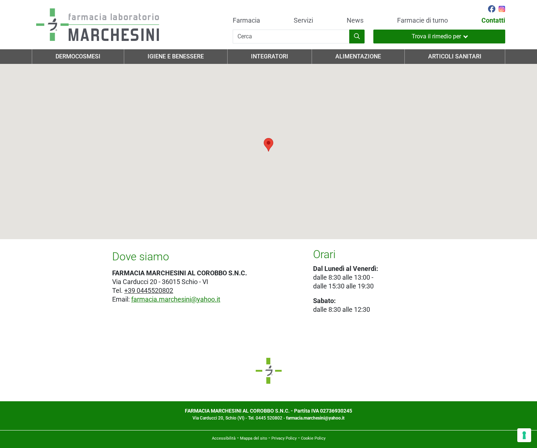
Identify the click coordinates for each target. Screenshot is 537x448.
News (355, 20)
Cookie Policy (313, 438)
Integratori (269, 56)
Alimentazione (358, 56)
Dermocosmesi (78, 56)
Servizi (303, 20)
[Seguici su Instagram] (502, 9)
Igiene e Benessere (176, 56)
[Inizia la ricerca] (357, 36)
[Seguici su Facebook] (491, 9)
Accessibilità (224, 438)
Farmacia (246, 20)
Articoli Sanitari (454, 56)
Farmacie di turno (422, 20)
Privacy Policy (284, 438)
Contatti (493, 20)
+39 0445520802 (148, 290)
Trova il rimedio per (436, 36)
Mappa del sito (253, 438)
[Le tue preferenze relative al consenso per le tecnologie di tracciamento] (524, 435)
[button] (268, 145)
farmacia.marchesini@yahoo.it (175, 299)
